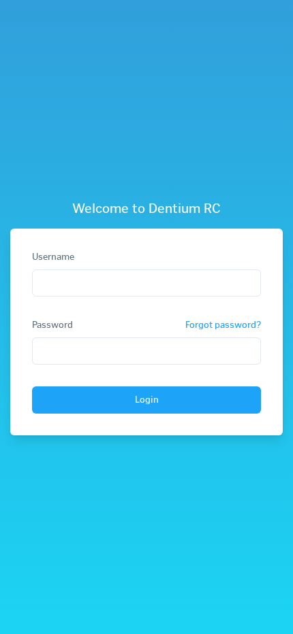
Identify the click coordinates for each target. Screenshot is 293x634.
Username (53, 257)
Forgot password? (223, 325)
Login (147, 399)
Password (52, 325)
